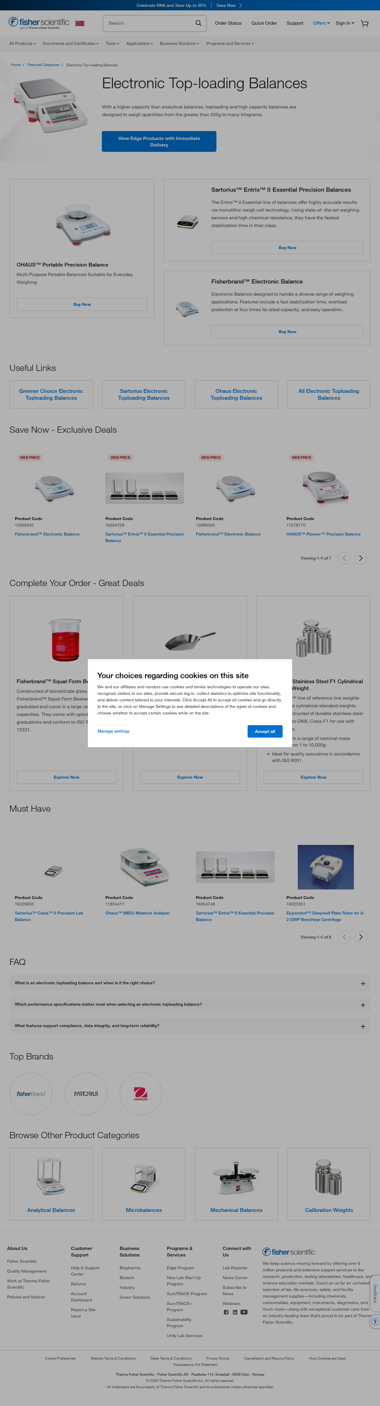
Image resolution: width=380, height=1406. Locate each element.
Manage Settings (113, 731)
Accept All (265, 731)
